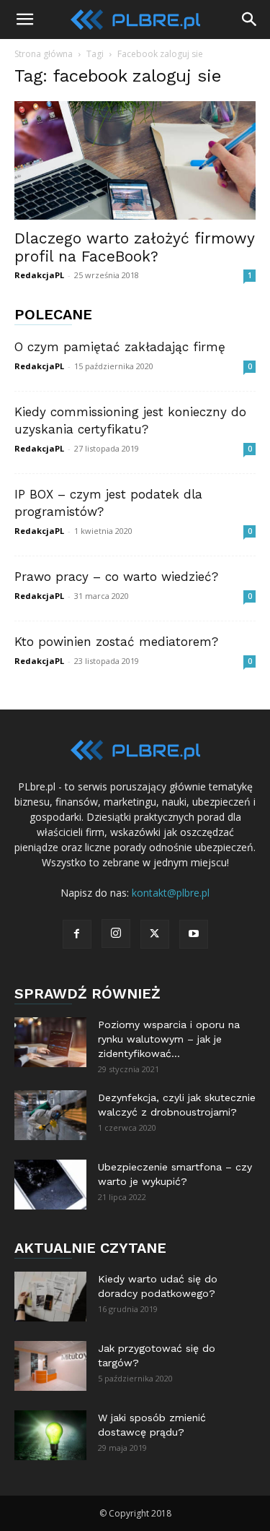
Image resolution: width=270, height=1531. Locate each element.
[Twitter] (154, 934)
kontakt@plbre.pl (171, 893)
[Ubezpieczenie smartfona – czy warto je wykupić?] (50, 1184)
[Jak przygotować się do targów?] (50, 1366)
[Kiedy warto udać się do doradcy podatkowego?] (50, 1296)
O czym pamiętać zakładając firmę (119, 347)
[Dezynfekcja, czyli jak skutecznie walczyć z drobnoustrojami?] (50, 1115)
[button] (24, 19)
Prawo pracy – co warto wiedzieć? (116, 576)
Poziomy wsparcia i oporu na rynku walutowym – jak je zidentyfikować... (169, 1039)
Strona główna (43, 54)
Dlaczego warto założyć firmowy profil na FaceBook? (134, 247)
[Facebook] (77, 934)
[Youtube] (193, 934)
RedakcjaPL (39, 274)
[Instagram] (116, 933)
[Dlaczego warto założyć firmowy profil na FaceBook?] (135, 160)
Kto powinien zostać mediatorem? (116, 641)
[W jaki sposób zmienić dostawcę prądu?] (50, 1435)
